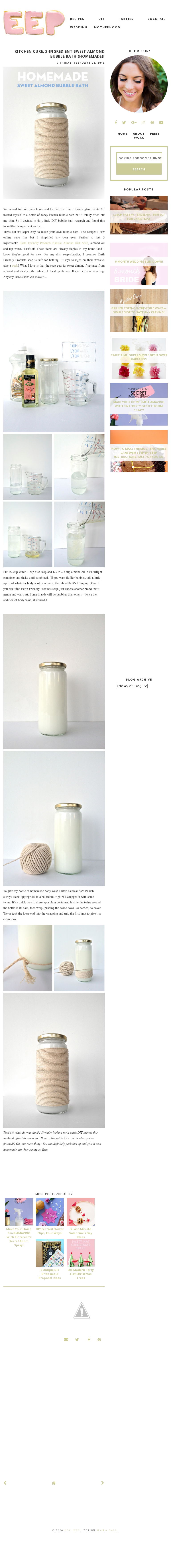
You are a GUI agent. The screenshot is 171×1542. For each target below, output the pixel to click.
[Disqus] (54, 1415)
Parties (126, 19)
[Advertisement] (140, 509)
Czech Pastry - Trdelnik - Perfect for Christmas (139, 217)
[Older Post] (103, 1483)
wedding (79, 27)
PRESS (155, 134)
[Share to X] (77, 1339)
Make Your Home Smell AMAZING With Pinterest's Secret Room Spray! (18, 1237)
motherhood (107, 27)
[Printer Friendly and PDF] (81, 1311)
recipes (77, 19)
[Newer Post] (5, 1483)
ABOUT (139, 134)
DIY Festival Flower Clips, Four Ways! (50, 1231)
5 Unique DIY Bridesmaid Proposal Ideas (50, 1274)
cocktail (156, 19)
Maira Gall (107, 1530)
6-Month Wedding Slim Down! (139, 261)
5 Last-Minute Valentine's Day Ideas (80, 1233)
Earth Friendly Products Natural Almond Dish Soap (54, 243)
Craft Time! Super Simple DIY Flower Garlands (139, 357)
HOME (123, 134)
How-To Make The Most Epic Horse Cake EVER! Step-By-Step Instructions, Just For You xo (138, 453)
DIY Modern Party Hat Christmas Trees (81, 1274)
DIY (101, 19)
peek (15, 265)
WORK (139, 138)
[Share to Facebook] (88, 1339)
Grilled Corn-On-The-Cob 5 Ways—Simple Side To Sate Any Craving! (139, 310)
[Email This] (66, 1339)
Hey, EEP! (73, 1530)
